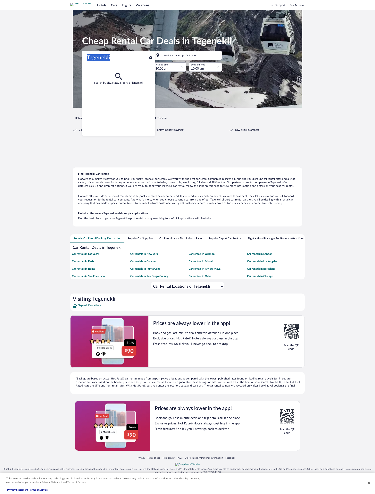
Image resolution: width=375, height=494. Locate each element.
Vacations (142, 5)
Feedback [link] (230, 457)
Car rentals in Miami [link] (201, 261)
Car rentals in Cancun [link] (143, 261)
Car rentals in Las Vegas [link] (85, 254)
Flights (126, 5)
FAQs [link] (179, 457)
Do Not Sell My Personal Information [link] (204, 457)
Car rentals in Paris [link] (83, 261)
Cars (114, 5)
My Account (297, 5)
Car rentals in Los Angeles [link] (262, 261)
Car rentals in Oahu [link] (200, 276)
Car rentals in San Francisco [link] (88, 276)
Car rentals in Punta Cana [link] (145, 269)
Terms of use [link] (153, 457)
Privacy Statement (17, 490)
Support (280, 5)
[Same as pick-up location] (187, 55)
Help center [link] (168, 457)
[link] (101, 306)
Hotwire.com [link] (81, 118)
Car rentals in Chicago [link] (260, 276)
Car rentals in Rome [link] (83, 269)
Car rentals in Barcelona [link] (261, 269)
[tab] (97, 238)
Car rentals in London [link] (259, 254)
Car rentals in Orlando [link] (202, 254)
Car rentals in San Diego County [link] (149, 276)
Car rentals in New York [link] (144, 254)
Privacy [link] (141, 457)
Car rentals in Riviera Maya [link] (205, 269)
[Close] (368, 483)
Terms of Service (38, 490)
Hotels (101, 5)
